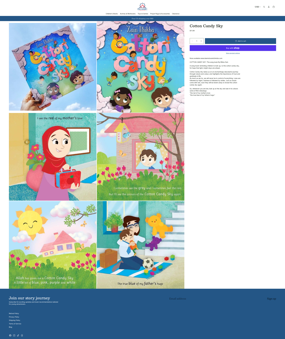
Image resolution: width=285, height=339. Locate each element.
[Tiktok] (18, 335)
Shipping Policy (14, 320)
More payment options (233, 53)
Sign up (271, 298)
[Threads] (22, 335)
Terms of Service (15, 324)
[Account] (268, 6)
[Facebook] (10, 335)
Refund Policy (14, 313)
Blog (10, 327)
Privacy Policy (14, 317)
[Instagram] (14, 335)
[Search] (264, 6)
